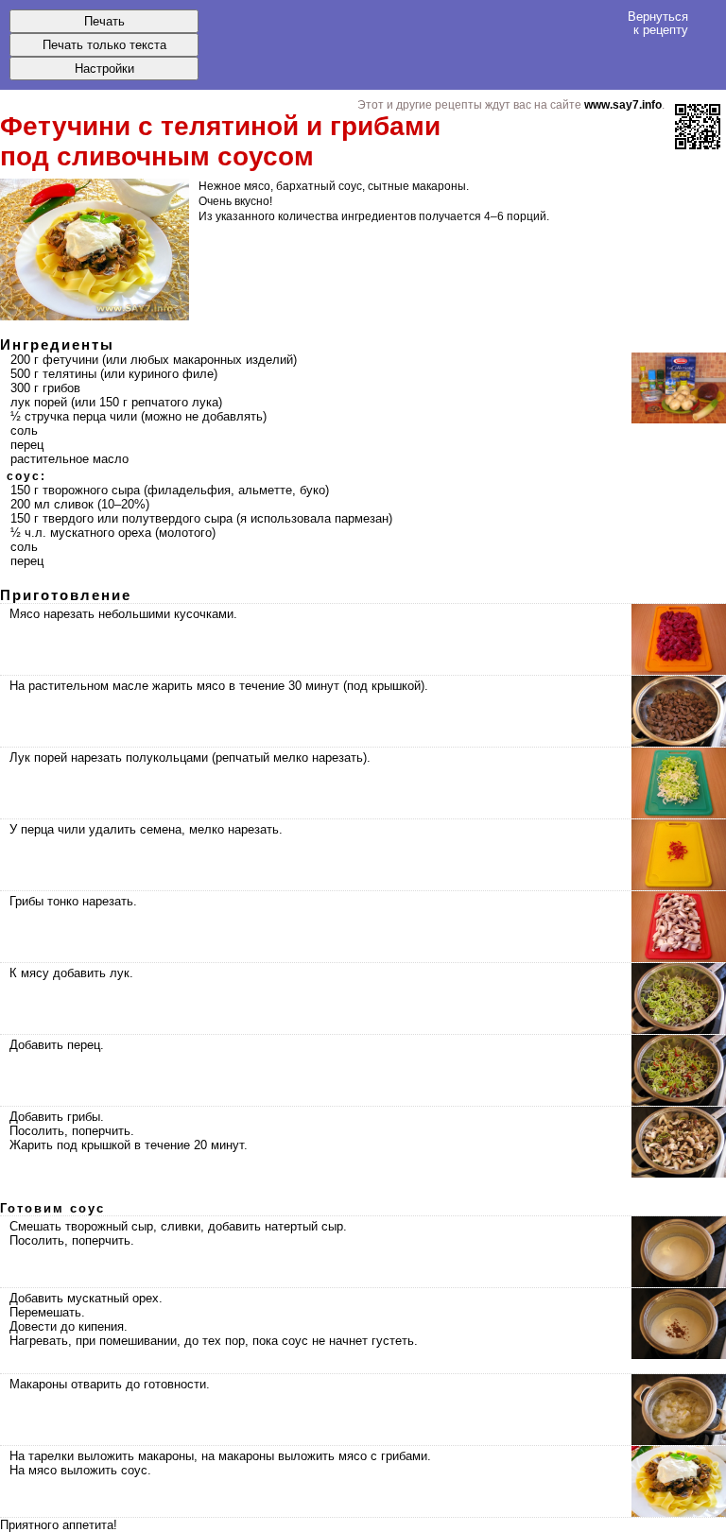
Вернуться (658, 22)
